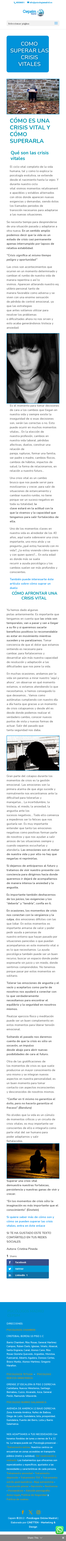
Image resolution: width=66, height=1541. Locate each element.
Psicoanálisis (15, 1490)
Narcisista (37, 1486)
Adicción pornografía (38, 1490)
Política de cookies (18, 1499)
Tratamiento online (18, 1447)
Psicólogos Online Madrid (42, 1518)
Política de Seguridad (34, 1495)
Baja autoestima (44, 1482)
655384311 (20, 2)
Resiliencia (51, 1486)
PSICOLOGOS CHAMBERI (21, 1330)
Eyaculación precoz (18, 1486)
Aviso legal (13, 1495)
